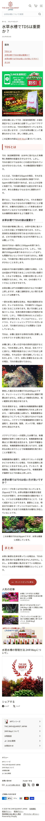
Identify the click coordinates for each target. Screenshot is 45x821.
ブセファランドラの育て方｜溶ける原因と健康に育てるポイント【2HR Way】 (31, 618)
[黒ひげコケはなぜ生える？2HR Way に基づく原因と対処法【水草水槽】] (10, 608)
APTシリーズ (6, 762)
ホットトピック (13, 21)
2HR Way (22, 138)
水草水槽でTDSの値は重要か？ (17, 55)
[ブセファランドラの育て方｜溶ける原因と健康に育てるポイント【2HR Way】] (10, 620)
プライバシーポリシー (31, 814)
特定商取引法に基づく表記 (11, 814)
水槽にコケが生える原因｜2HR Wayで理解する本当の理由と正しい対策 (31, 595)
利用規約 (33, 809)
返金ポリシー (7, 811)
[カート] (36, 5)
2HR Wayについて (8, 767)
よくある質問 (6, 773)
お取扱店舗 (5, 770)
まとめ (7, 62)
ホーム (4, 21)
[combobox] (22, 14)
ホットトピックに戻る (24, 582)
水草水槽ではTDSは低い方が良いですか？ (22, 58)
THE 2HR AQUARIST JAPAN (11, 765)
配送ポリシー (18, 811)
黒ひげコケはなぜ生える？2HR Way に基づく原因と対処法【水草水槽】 (31, 607)
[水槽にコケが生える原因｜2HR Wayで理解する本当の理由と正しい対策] (10, 597)
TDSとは (8, 51)
